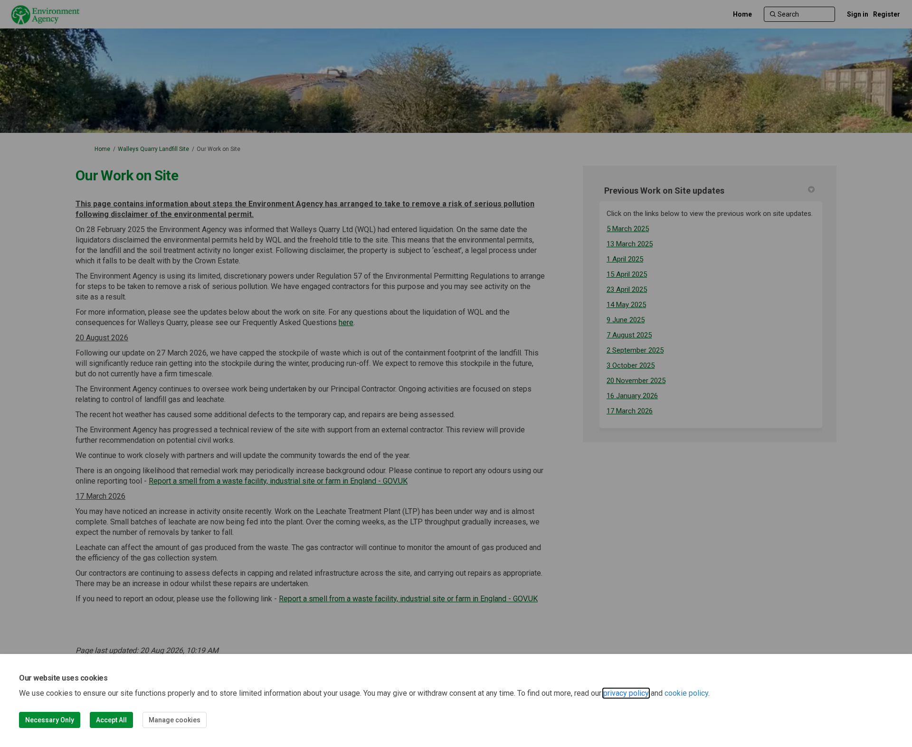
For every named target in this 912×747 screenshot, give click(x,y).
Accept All (111, 720)
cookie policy (686, 693)
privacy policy (626, 693)
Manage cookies (174, 720)
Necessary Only (49, 720)
